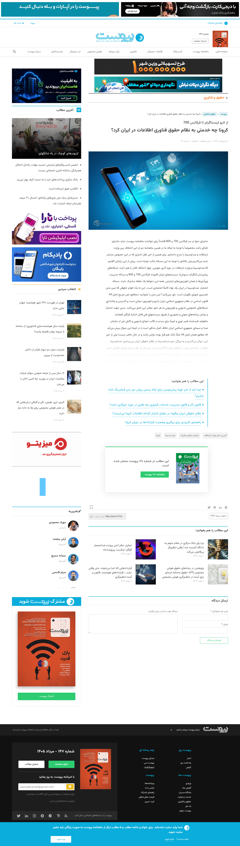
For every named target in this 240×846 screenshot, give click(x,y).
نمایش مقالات (31, 764)
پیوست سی (149, 763)
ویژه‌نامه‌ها (149, 783)
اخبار (189, 758)
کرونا (158, 435)
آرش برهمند (59, 539)
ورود (32, 23)
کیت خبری (149, 801)
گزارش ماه (186, 788)
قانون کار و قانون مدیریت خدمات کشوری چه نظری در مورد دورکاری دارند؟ (155, 404)
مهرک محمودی (57, 522)
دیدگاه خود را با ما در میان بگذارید (163, 611)
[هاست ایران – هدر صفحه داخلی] (158, 84)
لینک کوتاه (99, 516)
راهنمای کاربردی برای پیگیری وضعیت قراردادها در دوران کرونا (163, 422)
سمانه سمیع (58, 556)
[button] (14, 51)
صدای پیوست (148, 758)
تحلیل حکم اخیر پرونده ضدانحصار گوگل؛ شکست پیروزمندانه (113, 547)
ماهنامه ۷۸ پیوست (155, 475)
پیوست (223, 114)
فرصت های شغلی (146, 797)
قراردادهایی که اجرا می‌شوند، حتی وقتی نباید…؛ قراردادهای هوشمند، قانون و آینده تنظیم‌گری (110, 572)
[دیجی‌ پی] (180, 9)
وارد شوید (61, 839)
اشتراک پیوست (46, 696)
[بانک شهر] (158, 66)
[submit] (70, 787)
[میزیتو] (46, 449)
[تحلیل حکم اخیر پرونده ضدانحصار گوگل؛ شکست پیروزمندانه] (146, 559)
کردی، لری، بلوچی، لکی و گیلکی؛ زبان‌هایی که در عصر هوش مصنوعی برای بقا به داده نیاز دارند (40, 408)
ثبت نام (18, 23)
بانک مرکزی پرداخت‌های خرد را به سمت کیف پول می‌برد (47, 180)
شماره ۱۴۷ (204, 34)
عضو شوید (169, 839)
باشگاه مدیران (185, 792)
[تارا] (46, 227)
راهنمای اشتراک (215, 23)
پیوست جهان (185, 811)
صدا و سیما (170, 435)
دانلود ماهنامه (61, 764)
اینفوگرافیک (149, 767)
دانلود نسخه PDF (218, 516)
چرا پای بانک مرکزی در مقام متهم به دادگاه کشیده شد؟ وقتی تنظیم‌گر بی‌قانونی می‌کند (184, 547)
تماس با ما (149, 788)
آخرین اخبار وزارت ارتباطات (215, 435)
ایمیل (225, 624)
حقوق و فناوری (214, 97)
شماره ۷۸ (185, 141)
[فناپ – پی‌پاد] (46, 264)
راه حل (188, 806)
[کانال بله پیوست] (60, 9)
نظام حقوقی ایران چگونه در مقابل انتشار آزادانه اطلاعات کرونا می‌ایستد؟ (156, 413)
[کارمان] (46, 486)
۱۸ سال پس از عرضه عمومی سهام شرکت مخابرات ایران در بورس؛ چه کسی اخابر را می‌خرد (42, 379)
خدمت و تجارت (184, 797)
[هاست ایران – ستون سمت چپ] (46, 86)
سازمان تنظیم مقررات (189, 435)
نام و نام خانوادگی (220, 611)
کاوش (188, 767)
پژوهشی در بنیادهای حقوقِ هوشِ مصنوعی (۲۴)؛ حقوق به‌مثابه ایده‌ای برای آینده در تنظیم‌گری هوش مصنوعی (183, 572)
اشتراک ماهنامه (200, 41)
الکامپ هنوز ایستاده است (63, 189)
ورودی (188, 783)
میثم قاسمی (59, 572)
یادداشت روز (185, 763)
